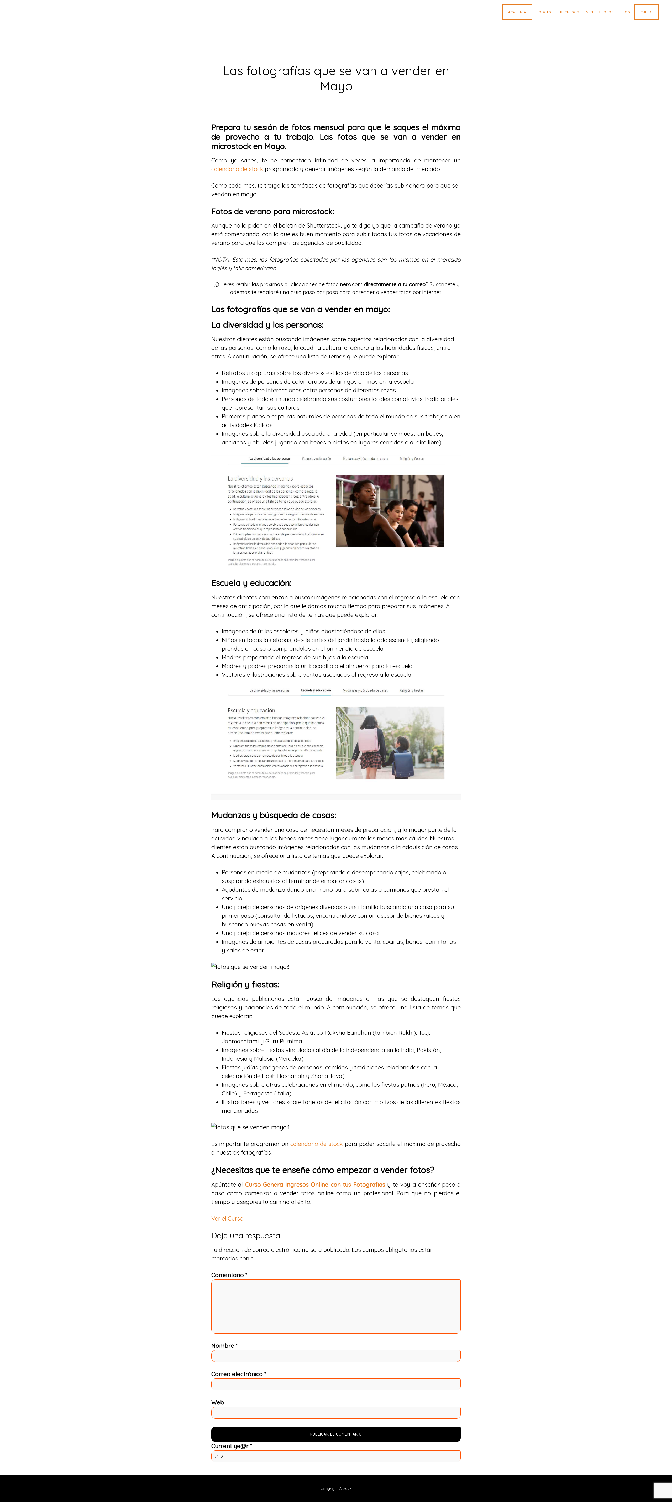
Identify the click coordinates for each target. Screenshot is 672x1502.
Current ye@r (231, 1446)
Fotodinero (53, 13)
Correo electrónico (238, 1374)
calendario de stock (316, 1143)
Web (217, 1402)
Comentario (229, 1275)
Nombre (224, 1345)
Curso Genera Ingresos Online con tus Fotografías (315, 1184)
